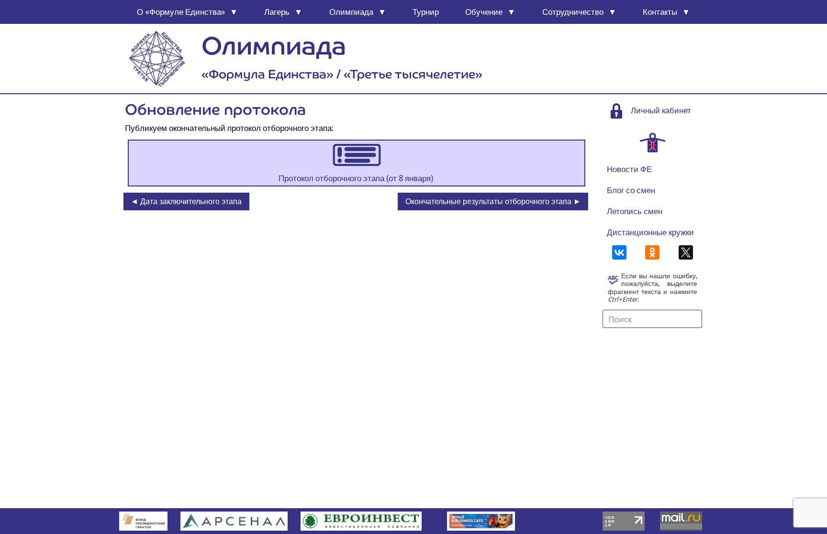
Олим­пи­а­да (351, 12)
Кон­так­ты (660, 12)
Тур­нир (426, 12)
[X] (686, 252)
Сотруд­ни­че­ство (572, 12)
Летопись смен (634, 211)
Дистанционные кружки (650, 232)
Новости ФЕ (629, 169)
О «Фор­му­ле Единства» (181, 12)
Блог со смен (631, 190)
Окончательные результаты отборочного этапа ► (493, 201)
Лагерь (277, 12)
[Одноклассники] (652, 252)
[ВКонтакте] (619, 252)
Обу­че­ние (484, 12)
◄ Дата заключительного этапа (186, 201)
